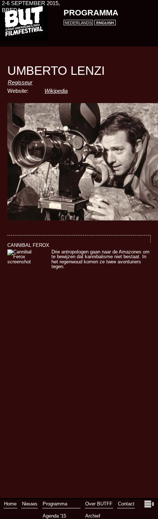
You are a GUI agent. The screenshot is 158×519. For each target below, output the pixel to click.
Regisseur (20, 82)
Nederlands (78, 23)
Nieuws (29, 504)
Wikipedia (56, 91)
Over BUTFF (98, 504)
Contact (126, 504)
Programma (91, 12)
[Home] (24, 21)
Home (10, 504)
